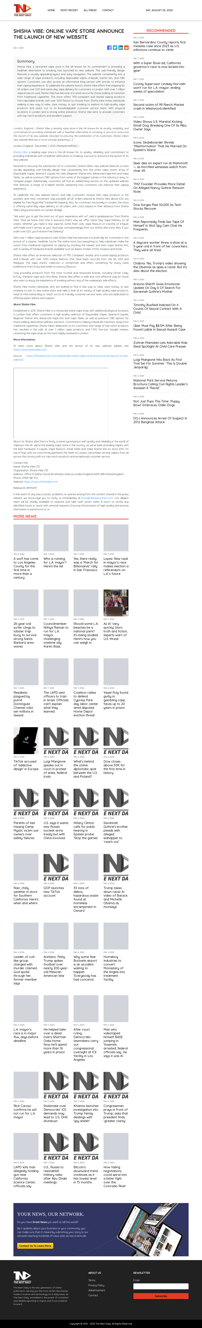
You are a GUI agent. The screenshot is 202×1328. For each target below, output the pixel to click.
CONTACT (108, 10)
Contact (93, 1295)
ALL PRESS (90, 10)
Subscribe (161, 1296)
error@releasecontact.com (97, 498)
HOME (51, 10)
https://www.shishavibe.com (29, 349)
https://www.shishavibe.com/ (41, 481)
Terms (91, 1280)
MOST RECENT (69, 10)
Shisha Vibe (20, 152)
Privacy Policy (96, 1285)
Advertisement (96, 1290)
